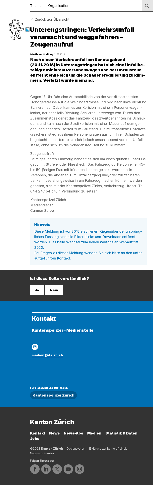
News (54, 433)
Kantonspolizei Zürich (53, 395)
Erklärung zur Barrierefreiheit (108, 448)
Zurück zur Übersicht (52, 19)
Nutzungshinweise (42, 453)
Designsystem (76, 448)
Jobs (34, 438)
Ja (37, 290)
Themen (36, 6)
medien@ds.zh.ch (47, 355)
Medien (94, 433)
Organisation (58, 6)
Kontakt (37, 433)
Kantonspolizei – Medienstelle (62, 330)
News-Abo (73, 433)
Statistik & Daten (121, 433)
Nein (54, 290)
